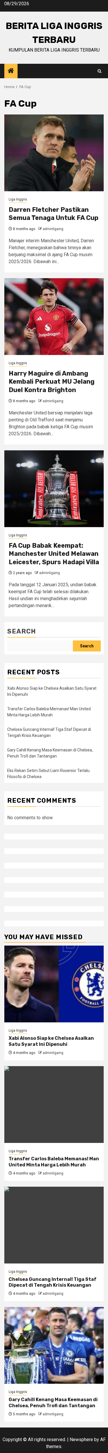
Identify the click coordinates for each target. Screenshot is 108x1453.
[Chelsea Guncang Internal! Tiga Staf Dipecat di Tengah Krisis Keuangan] (54, 1225)
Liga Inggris (18, 199)
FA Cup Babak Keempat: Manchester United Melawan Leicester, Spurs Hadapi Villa (54, 554)
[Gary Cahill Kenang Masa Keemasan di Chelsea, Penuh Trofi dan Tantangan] (54, 1345)
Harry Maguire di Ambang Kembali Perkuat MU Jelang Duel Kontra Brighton (51, 381)
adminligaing (53, 229)
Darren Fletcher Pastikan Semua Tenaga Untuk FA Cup (53, 214)
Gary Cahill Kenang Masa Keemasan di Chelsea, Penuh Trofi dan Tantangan (53, 1402)
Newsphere (81, 1439)
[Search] (99, 71)
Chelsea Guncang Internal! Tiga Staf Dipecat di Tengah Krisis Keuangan (52, 1282)
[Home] (11, 71)
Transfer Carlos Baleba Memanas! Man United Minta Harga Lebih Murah (54, 1162)
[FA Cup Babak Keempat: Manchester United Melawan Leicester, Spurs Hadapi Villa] (54, 488)
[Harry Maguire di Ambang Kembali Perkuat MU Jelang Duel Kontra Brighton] (54, 316)
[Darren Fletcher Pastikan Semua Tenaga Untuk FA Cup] (54, 152)
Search (21, 631)
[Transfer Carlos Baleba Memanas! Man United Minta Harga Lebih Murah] (54, 1104)
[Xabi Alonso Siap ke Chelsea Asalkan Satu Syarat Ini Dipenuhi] (54, 984)
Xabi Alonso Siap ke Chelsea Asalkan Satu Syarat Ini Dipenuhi (51, 1041)
